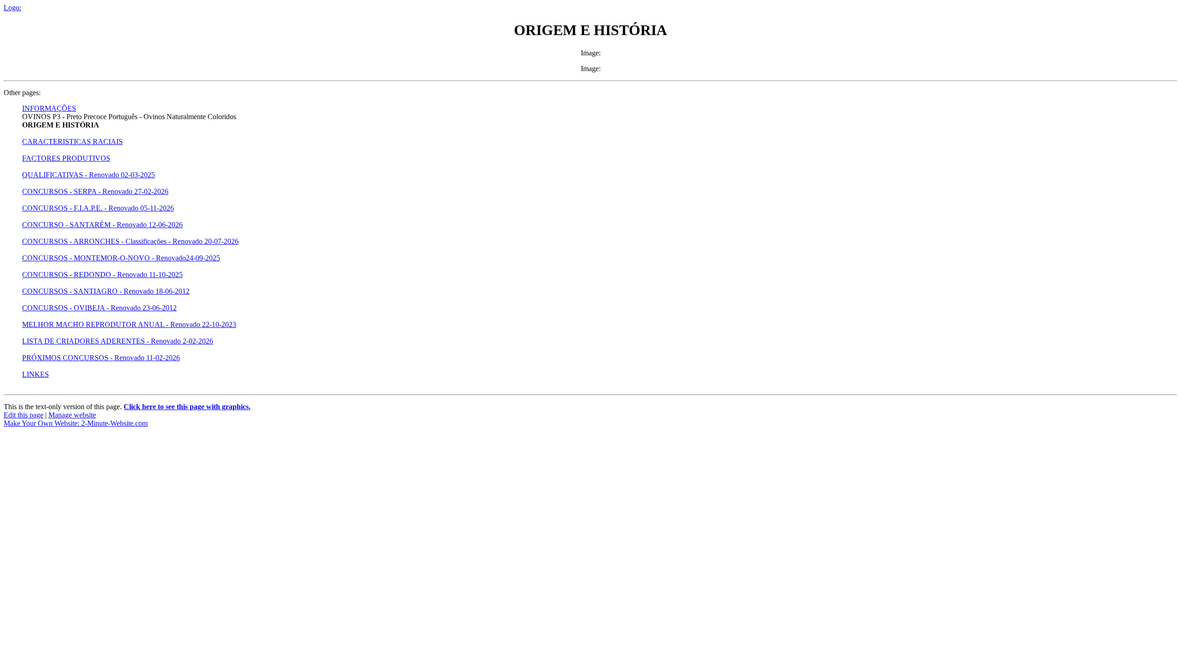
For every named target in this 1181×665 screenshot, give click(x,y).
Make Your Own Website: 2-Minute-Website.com (76, 423)
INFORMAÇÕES (49, 108)
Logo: (12, 8)
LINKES (35, 374)
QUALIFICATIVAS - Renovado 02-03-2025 (88, 175)
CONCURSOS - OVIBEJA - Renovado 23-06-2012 (99, 308)
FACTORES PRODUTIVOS (66, 158)
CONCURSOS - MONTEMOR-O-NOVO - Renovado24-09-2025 (121, 258)
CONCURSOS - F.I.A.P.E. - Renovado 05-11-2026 (98, 208)
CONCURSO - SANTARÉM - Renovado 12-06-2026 (102, 225)
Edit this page (23, 415)
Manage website (72, 415)
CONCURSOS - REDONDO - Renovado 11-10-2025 (102, 274)
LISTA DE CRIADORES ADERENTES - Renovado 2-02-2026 (117, 341)
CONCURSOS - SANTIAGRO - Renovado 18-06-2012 (106, 291)
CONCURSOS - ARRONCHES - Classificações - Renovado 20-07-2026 (130, 241)
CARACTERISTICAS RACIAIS (72, 141)
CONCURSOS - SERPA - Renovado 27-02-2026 (95, 191)
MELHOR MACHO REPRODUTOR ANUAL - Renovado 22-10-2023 (129, 324)
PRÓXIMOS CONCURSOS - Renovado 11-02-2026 (101, 358)
